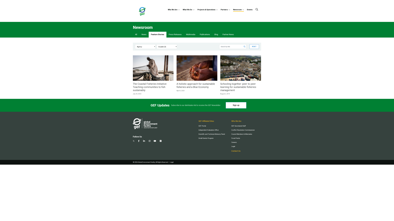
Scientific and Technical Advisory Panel (212, 134)
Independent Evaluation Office (209, 130)
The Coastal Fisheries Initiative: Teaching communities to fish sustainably (150, 87)
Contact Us (236, 151)
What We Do (187, 9)
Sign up (236, 105)
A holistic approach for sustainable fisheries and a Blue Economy (196, 85)
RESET (254, 47)
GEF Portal (202, 126)
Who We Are (172, 9)
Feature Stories (157, 34)
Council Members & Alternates (241, 134)
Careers (234, 142)
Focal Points (235, 138)
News (144, 34)
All (136, 34)
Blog (216, 34)
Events (250, 9)
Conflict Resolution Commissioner (243, 130)
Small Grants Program (206, 138)
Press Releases (175, 34)
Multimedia (190, 34)
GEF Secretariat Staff (238, 126)
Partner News (228, 34)
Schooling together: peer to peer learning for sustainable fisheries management (238, 87)
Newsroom (237, 9)
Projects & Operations (206, 9)
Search (257, 9)
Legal (233, 146)
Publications (205, 34)
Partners (224, 9)
